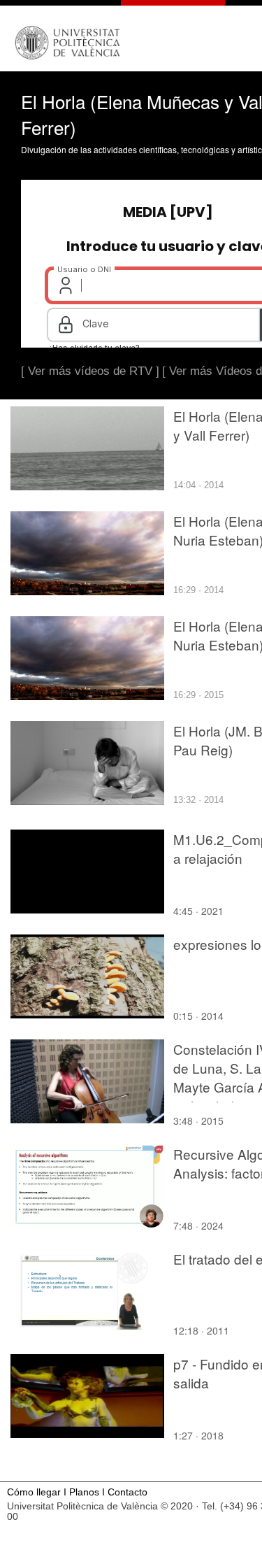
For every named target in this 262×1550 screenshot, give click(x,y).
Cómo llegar (34, 1492)
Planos (84, 1492)
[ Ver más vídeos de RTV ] (90, 371)
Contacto (127, 1492)
